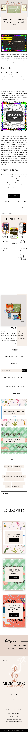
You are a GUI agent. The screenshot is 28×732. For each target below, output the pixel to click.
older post (23, 248)
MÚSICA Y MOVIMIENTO (7, 209)
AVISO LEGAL (14, 716)
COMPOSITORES (8, 466)
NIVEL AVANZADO (9, 479)
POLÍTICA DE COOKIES (14, 719)
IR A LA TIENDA (14, 195)
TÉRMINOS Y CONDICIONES (14, 709)
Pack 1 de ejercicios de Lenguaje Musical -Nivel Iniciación (22, 255)
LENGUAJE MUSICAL (7, 207)
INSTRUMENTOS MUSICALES (14, 469)
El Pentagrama (6, 251)
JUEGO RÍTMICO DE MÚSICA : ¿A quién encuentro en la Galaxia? (14, 608)
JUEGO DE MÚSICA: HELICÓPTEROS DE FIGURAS (14, 440)
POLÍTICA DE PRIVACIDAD (14, 722)
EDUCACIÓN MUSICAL (19, 466)
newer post (5, 248)
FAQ (14, 706)
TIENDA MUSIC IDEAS (7, 213)
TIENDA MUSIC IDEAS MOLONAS (14, 356)
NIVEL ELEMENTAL (19, 479)
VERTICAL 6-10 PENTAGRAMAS (14, 384)
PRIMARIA (11, 211)
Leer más (14, 540)
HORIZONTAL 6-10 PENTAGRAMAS (14, 386)
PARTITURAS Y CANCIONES (18, 483)
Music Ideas (11, 730)
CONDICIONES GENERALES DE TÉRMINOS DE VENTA (14, 712)
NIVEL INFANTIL (4, 211)
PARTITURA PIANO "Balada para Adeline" (14, 412)
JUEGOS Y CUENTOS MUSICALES (14, 473)
